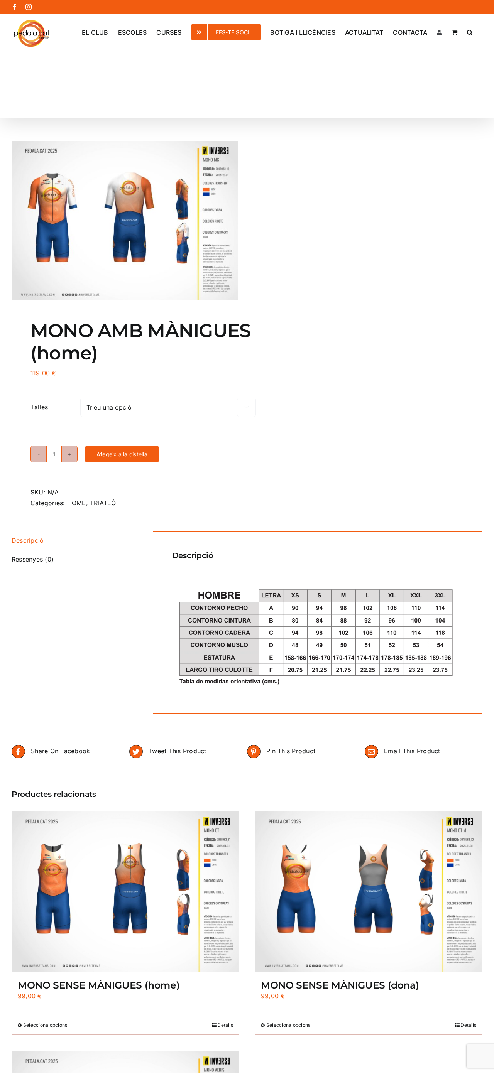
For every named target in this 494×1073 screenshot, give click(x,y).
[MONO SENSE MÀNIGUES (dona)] (368, 891)
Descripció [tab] (28, 540)
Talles (39, 407)
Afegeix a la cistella (121, 454)
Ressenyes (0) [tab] (33, 559)
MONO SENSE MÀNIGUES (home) (98, 985)
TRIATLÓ (103, 503)
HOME (76, 503)
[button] (470, 31)
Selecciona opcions (45, 1025)
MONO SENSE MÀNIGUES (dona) (340, 985)
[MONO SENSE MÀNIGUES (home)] (125, 891)
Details (225, 1025)
